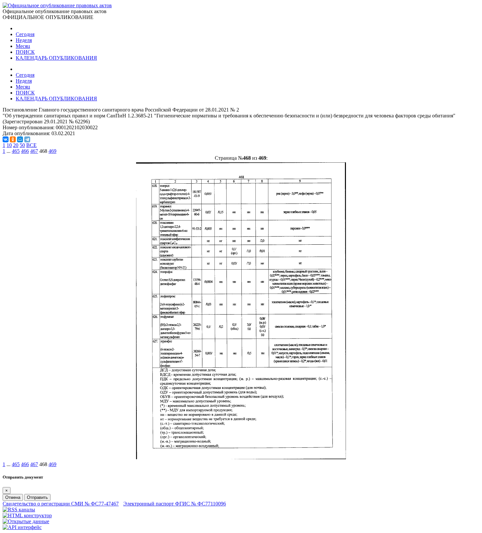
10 (9, 145)
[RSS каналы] (19, 509)
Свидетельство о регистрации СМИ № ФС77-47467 (61, 503)
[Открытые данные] (26, 521)
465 (16, 151)
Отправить (37, 497)
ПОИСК (25, 52)
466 (25, 151)
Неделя (24, 40)
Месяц (23, 46)
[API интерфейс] (22, 527)
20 (15, 145)
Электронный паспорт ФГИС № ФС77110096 (174, 503)
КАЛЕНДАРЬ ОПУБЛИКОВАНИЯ (56, 58)
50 (22, 145)
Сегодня (25, 34)
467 (34, 151)
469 (52, 151)
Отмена (12, 497)
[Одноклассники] (13, 139)
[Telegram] (27, 139)
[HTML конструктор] (27, 515)
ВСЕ (31, 145)
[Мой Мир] (20, 139)
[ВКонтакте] (6, 139)
